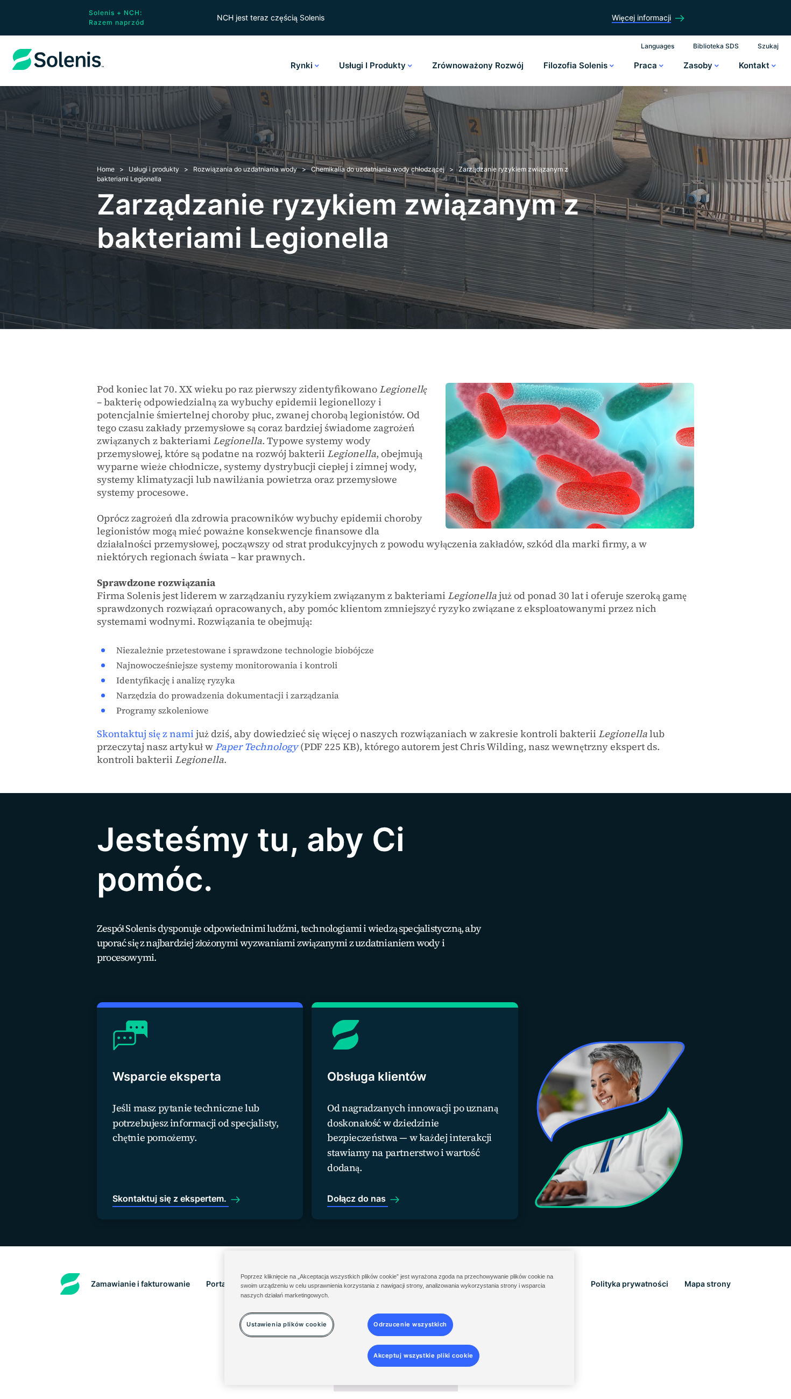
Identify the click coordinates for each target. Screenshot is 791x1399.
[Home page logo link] (58, 70)
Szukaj (768, 46)
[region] (399, 1318)
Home (106, 169)
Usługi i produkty (373, 65)
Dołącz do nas (357, 1198)
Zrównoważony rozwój (478, 65)
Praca (646, 65)
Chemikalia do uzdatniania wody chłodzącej (377, 169)
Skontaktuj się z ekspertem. (170, 1198)
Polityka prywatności (629, 1283)
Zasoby (699, 65)
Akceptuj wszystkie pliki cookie (423, 1355)
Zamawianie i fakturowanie (140, 1283)
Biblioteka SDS (716, 46)
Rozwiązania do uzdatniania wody (245, 169)
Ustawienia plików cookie (286, 1323)
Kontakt (755, 65)
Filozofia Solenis (576, 65)
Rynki (303, 65)
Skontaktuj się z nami (145, 733)
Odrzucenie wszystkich (410, 1323)
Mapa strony (707, 1283)
